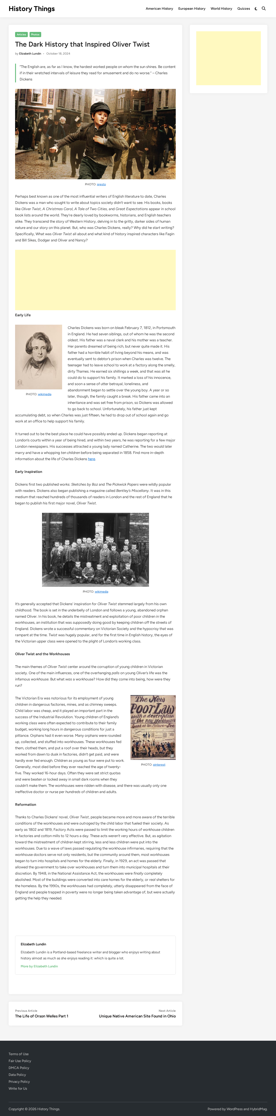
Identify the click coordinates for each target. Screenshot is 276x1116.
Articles (21, 34)
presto (101, 184)
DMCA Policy (19, 1068)
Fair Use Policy (20, 1061)
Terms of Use (19, 1054)
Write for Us (18, 1088)
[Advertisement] (95, 280)
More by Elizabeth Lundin (39, 966)
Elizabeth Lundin (30, 53)
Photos (35, 34)
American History (159, 8)
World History (221, 8)
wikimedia (44, 394)
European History (191, 8)
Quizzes (243, 8)
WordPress (235, 1109)
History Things (32, 9)
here (91, 459)
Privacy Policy (19, 1082)
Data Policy (17, 1075)
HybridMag (258, 1109)
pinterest (159, 765)
